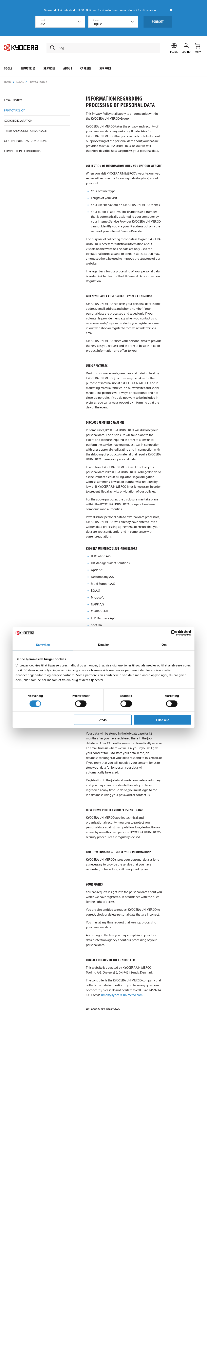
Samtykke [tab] (43, 644)
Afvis (103, 720)
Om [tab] (164, 644)
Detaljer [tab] (103, 644)
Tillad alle (162, 720)
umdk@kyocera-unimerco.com (122, 995)
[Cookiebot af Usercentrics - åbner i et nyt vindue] (173, 633)
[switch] (81, 703)
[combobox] (60, 22)
